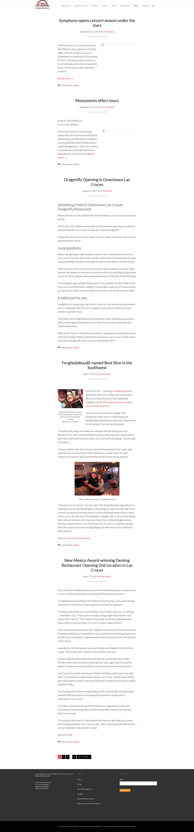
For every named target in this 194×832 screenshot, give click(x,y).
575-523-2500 (43, 788)
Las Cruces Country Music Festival (55, 774)
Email (121, 779)
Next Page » (84, 757)
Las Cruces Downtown (42, 4)
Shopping (80, 794)
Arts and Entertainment (84, 789)
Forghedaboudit (123, 391)
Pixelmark (131, 826)
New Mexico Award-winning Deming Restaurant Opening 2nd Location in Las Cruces (97, 565)
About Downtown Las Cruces (86, 799)
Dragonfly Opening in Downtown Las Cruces (97, 182)
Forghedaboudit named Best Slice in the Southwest (97, 365)
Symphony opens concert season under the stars (97, 23)
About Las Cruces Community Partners (89, 803)
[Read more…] (65, 78)
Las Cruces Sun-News (78, 538)
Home (79, 779)
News (76, 85)
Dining (79, 784)
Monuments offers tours (97, 100)
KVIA (69, 734)
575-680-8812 (44, 786)
